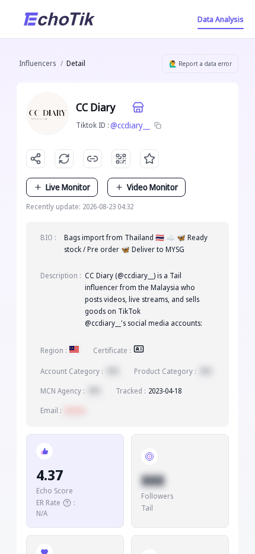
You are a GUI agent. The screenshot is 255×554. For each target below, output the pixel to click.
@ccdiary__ (130, 125)
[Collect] (149, 158)
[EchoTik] (59, 19)
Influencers (37, 63)
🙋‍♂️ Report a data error (200, 63)
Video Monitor (152, 187)
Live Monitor (68, 187)
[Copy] (157, 125)
